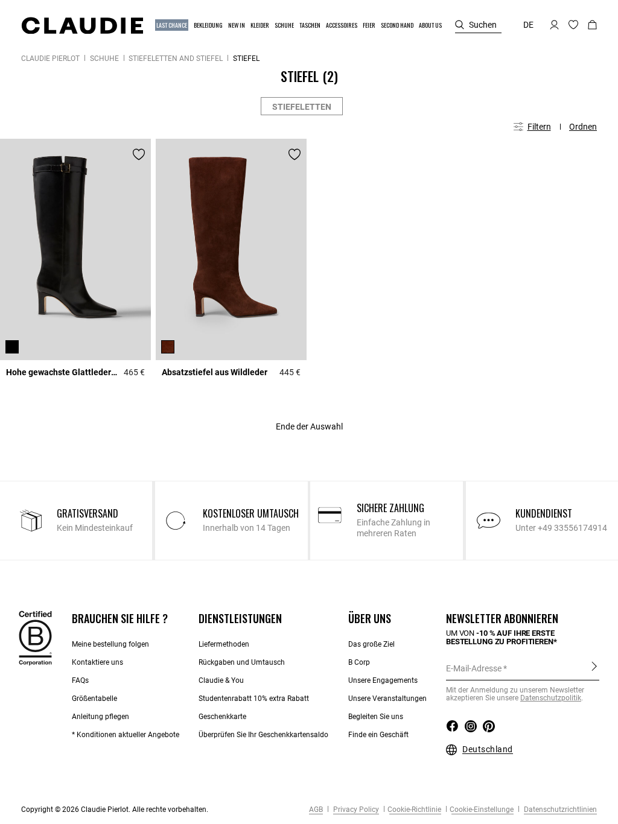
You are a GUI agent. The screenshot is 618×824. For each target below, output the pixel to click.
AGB (316, 809)
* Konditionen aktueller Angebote (125, 735)
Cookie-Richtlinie (414, 809)
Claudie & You (221, 680)
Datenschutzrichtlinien (559, 809)
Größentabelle (94, 698)
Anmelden (594, 668)
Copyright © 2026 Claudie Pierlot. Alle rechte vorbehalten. (114, 809)
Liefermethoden (224, 644)
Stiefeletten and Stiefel (176, 58)
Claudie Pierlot (50, 58)
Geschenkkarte (222, 716)
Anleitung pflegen (100, 716)
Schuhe (104, 58)
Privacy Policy (355, 809)
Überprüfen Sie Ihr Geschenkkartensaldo (263, 735)
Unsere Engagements (383, 680)
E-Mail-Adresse (474, 668)
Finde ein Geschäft (378, 735)
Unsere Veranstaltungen (387, 698)
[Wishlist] (139, 154)
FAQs (80, 680)
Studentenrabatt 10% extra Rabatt (254, 698)
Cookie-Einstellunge (482, 809)
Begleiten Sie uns (375, 716)
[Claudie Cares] (35, 637)
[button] (172, 25)
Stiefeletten (301, 107)
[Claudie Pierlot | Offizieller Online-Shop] (82, 25)
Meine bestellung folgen (110, 644)
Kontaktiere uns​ (97, 662)
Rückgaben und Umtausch (242, 662)
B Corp (359, 662)
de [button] (528, 25)
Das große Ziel (371, 644)
